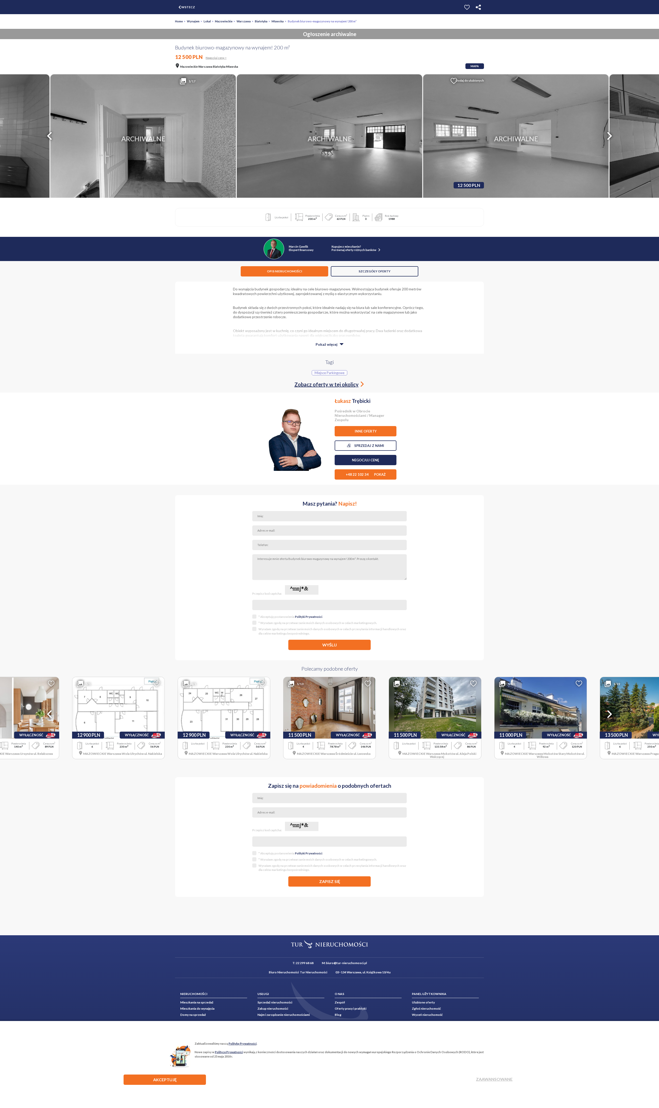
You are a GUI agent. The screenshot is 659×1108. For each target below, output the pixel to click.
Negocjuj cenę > (216, 57)
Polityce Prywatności (229, 1052)
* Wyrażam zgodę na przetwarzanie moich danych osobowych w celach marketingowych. (317, 623)
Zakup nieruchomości (272, 1008)
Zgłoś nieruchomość (426, 1008)
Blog (338, 1015)
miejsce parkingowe (329, 373)
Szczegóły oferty (375, 271)
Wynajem (193, 21)
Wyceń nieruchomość (427, 1015)
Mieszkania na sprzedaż (196, 1002)
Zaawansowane (494, 1079)
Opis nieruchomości (284, 271)
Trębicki (352, 401)
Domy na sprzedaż (193, 1015)
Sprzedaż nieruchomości (274, 1002)
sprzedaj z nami (367, 446)
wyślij (329, 644)
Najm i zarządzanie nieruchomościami (283, 1015)
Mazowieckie (223, 21)
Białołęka (261, 21)
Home (179, 21)
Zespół (340, 1002)
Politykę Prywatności (243, 1043)
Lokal (207, 21)
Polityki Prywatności (308, 616)
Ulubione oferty (423, 1002)
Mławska (278, 21)
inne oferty (366, 431)
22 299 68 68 (305, 963)
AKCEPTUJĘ (165, 1079)
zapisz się (329, 881)
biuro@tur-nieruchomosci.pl (346, 963)
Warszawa (244, 21)
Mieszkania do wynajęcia (197, 1008)
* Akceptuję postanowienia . (290, 616)
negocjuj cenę (365, 460)
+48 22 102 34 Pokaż (366, 474)
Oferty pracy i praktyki (350, 1008)
